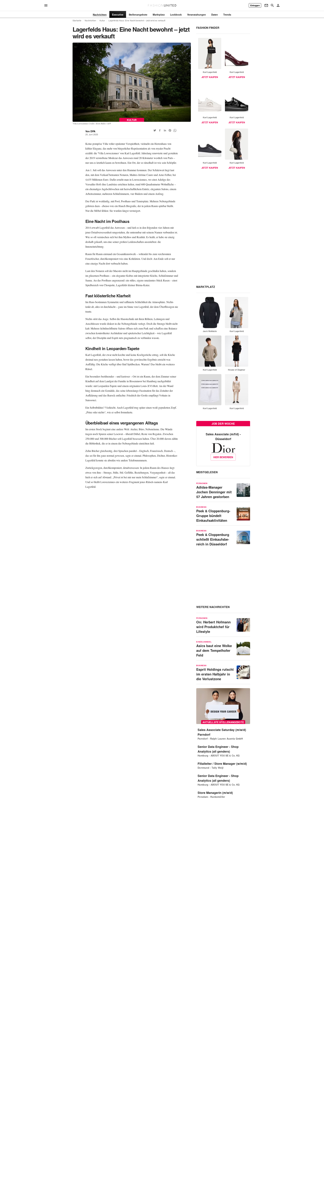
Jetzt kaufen (209, 77)
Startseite (77, 20)
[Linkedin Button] (164, 130)
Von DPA (90, 131)
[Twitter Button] (154, 130)
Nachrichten (90, 20)
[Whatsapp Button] (175, 130)
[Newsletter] (266, 5)
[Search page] (272, 5)
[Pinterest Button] (169, 130)
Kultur (102, 20)
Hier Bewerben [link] (223, 457)
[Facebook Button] (159, 130)
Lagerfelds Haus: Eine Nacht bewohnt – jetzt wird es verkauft (137, 20)
